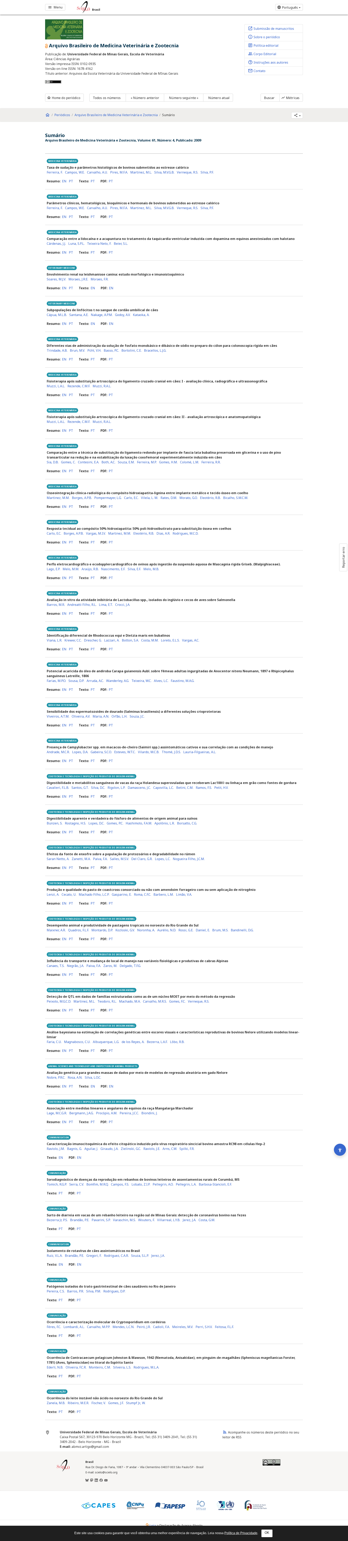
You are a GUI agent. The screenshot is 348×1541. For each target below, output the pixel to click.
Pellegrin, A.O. (163, 1184)
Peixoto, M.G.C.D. (59, 1001)
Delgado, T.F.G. (130, 966)
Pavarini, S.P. (101, 1220)
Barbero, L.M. (163, 894)
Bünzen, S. (54, 823)
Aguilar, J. (91, 1148)
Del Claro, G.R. (141, 859)
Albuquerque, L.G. (106, 1042)
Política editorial (263, 45)
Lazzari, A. (111, 640)
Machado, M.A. (130, 1001)
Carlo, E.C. (131, 498)
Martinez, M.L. (141, 172)
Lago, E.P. (53, 569)
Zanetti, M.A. (81, 859)
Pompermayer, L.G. (108, 498)
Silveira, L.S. (122, 1367)
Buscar (269, 98)
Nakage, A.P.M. (102, 315)
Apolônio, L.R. (164, 823)
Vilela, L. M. (149, 498)
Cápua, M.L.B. (57, 315)
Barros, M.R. (56, 604)
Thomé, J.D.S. (171, 752)
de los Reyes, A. (133, 1042)
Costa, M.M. (149, 640)
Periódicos (62, 115)
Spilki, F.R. (186, 1148)
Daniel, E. (203, 930)
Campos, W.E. (75, 172)
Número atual (219, 98)
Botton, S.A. (130, 640)
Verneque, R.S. (187, 172)
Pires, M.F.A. (119, 172)
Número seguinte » (183, 98)
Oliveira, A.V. (81, 716)
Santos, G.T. (80, 787)
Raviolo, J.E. (151, 1148)
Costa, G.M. (207, 1220)
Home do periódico (63, 98)
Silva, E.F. (134, 569)
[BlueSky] (87, 1480)
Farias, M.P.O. (56, 681)
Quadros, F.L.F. (78, 930)
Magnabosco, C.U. (77, 1042)
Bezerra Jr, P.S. (57, 1220)
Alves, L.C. (161, 681)
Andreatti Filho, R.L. (81, 604)
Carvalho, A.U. (97, 172)
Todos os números (107, 98)
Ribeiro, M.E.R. (78, 1403)
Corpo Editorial (262, 53)
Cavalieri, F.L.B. (58, 787)
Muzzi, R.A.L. (102, 386)
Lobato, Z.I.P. (141, 1184)
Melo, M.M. (71, 569)
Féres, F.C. (54, 1327)
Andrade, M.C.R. (58, 752)
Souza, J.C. (137, 716)
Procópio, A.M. (106, 1113)
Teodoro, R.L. (107, 1001)
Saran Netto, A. (58, 859)
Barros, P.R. (75, 1291)
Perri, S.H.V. (204, 1327)
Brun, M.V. (77, 350)
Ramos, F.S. (204, 787)
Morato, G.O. (188, 498)
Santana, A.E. (78, 315)
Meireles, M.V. (182, 1327)
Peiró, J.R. (144, 1327)
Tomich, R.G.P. (57, 1184)
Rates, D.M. (169, 498)
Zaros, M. (110, 966)
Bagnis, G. (74, 1148)
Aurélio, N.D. (166, 930)
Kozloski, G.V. (125, 930)
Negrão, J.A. (75, 966)
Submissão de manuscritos (271, 28)
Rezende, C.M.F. (78, 386)
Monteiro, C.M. (100, 1367)
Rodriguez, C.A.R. (116, 1255)
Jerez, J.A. (189, 1220)
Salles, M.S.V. (119, 859)
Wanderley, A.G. (117, 681)
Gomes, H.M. (168, 462)
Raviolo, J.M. (56, 1148)
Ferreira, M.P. (147, 462)
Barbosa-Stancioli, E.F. (215, 1184)
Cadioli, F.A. (161, 1327)
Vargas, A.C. (190, 640)
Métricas (290, 98)
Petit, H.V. (221, 787)
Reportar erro (343, 557)
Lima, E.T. (106, 604)
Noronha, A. (146, 930)
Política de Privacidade (240, 1533)
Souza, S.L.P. (140, 1255)
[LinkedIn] (96, 1480)
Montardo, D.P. (102, 930)
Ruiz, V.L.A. (54, 1255)
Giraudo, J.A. (109, 1148)
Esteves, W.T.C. (125, 752)
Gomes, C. (68, 462)
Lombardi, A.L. (74, 1327)
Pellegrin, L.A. (186, 1184)
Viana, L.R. (54, 640)
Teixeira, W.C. (141, 681)
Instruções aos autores (268, 62)
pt (71, 181)
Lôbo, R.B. (177, 1042)
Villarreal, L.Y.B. (168, 1220)
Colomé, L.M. (189, 462)
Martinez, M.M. (58, 498)
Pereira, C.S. (56, 1291)
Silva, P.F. (207, 172)
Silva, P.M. (93, 1291)
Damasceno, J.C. (139, 787)
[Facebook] (101, 1480)
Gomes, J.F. (116, 1403)
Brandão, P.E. (79, 1220)
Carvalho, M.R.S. (155, 1001)
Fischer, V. (98, 1403)
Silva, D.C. (98, 787)
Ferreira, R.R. (211, 462)
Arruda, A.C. (95, 681)
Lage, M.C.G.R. (57, 1113)
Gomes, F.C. (177, 1001)
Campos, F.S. (120, 1184)
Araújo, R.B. (90, 569)
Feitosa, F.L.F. (224, 1327)
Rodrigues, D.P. (114, 1291)
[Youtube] (106, 1480)
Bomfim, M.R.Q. (97, 1184)
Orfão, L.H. (119, 716)
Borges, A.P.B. (82, 498)
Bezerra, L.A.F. (157, 1042)
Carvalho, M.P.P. (98, 1327)
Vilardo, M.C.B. (148, 752)
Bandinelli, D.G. (242, 930)
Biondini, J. (149, 1113)
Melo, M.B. (151, 569)
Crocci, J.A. (122, 604)
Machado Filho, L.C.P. (94, 894)
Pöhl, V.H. (94, 350)
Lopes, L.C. (162, 859)
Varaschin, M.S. (124, 1220)
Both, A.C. (108, 462)
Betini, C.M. (184, 787)
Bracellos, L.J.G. (155, 350)
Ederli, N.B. (55, 1367)
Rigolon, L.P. (116, 787)
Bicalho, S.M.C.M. (235, 498)
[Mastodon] (91, 1480)
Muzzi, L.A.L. (56, 386)
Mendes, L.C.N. (123, 1327)
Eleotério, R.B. (210, 498)
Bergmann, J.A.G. (81, 1113)
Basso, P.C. (111, 350)
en (64, 181)
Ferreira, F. (55, 172)
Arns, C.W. (170, 1148)
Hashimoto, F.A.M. (139, 823)
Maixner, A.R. (56, 930)
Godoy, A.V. (122, 315)
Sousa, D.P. (76, 681)
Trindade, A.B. (57, 350)
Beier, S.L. (121, 243)
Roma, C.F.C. (142, 894)
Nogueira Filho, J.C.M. (189, 859)
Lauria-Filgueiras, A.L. (199, 752)
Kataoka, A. (141, 315)
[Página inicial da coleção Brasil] (63, 1471)
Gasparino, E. (122, 894)
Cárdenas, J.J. (56, 243)
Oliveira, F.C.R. (76, 1367)
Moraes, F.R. (99, 279)
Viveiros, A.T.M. (58, 716)
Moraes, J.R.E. (78, 279)
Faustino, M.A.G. (182, 681)
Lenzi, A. (53, 894)
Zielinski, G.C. (131, 1148)
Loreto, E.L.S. (170, 640)
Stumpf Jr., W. (135, 1403)
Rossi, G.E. (185, 930)
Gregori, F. (94, 1255)
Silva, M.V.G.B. (164, 172)
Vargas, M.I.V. (96, 533)
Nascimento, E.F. (113, 569)
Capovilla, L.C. (163, 787)
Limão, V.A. (184, 894)
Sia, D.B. (53, 462)
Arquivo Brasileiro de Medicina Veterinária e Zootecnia (116, 115)
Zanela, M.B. (56, 1403)
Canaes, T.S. (55, 966)
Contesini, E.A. (88, 462)
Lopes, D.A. (80, 752)
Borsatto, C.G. (187, 823)
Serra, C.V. (76, 1184)
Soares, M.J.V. (56, 279)
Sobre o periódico (264, 36)
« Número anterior (145, 98)
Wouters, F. (146, 1220)
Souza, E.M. (126, 462)
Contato (256, 70)
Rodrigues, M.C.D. (185, 533)
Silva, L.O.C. (93, 1077)
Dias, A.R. (163, 533)
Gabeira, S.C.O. (101, 752)
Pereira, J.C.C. (129, 1113)
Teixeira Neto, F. (99, 243)
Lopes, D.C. (96, 823)
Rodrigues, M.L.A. (146, 1367)
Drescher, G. (93, 640)
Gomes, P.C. (115, 823)
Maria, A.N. (101, 716)
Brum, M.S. (220, 930)
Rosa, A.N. (75, 1077)
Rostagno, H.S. (75, 823)
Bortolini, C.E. (131, 350)
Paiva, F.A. (100, 859)
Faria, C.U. (54, 1042)
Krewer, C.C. (73, 640)
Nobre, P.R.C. (56, 1077)
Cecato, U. (69, 894)
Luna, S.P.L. (76, 243)
